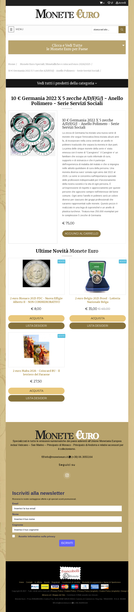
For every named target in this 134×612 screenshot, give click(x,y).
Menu (19, 29)
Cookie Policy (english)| (109, 591)
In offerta (38, 582)
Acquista (36, 318)
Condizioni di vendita (71, 582)
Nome (15, 514)
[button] (67, 83)
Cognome (17, 524)
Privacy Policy (57, 591)
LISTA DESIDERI (36, 325)
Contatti (29, 582)
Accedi (122, 2)
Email (15, 503)
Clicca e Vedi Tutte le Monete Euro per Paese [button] (67, 47)
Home (21, 582)
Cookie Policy (70, 591)
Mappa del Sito (59, 595)
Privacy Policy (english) (87, 591)
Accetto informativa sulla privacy (36, 536)
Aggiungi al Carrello (81, 233)
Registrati (56, 582)
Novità (47, 582)
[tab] (67, 47)
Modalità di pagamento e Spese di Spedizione (101, 582)
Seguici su (67, 464)
